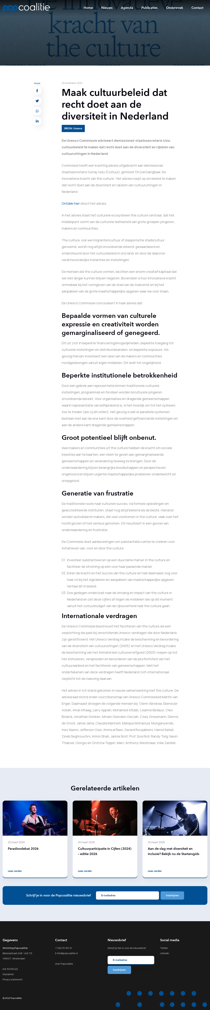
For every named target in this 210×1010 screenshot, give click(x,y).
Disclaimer (8, 974)
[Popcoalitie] (26, 8)
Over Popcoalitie (64, 963)
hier (119, 948)
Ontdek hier (71, 203)
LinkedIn (164, 953)
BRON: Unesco (73, 128)
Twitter (164, 948)
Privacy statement (12, 979)
